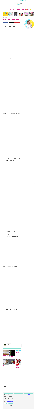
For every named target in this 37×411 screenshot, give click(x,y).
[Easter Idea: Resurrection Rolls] (31, 14)
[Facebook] (26, 9)
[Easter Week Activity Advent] (16, 14)
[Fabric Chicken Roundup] (21, 14)
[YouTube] (30, 9)
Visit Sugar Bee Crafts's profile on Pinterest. (28, 394)
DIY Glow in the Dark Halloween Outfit (11, 357)
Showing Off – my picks (5, 356)
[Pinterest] (28, 9)
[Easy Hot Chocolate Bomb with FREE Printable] (18, 362)
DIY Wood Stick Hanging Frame (5, 366)
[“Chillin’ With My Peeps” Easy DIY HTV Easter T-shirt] (10, 14)
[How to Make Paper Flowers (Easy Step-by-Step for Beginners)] (5, 14)
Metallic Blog (5, 386)
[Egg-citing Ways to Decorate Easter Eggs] (26, 14)
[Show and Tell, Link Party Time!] (18, 350)
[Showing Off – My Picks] (12, 361)
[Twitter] (27, 9)
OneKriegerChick (8, 275)
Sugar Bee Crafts (18, 3)
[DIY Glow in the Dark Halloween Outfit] (12, 353)
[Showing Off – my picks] (6, 352)
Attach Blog (5, 373)
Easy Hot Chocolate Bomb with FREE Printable (18, 366)
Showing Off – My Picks (11, 365)
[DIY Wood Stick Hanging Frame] (6, 362)
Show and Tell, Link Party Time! (18, 352)
